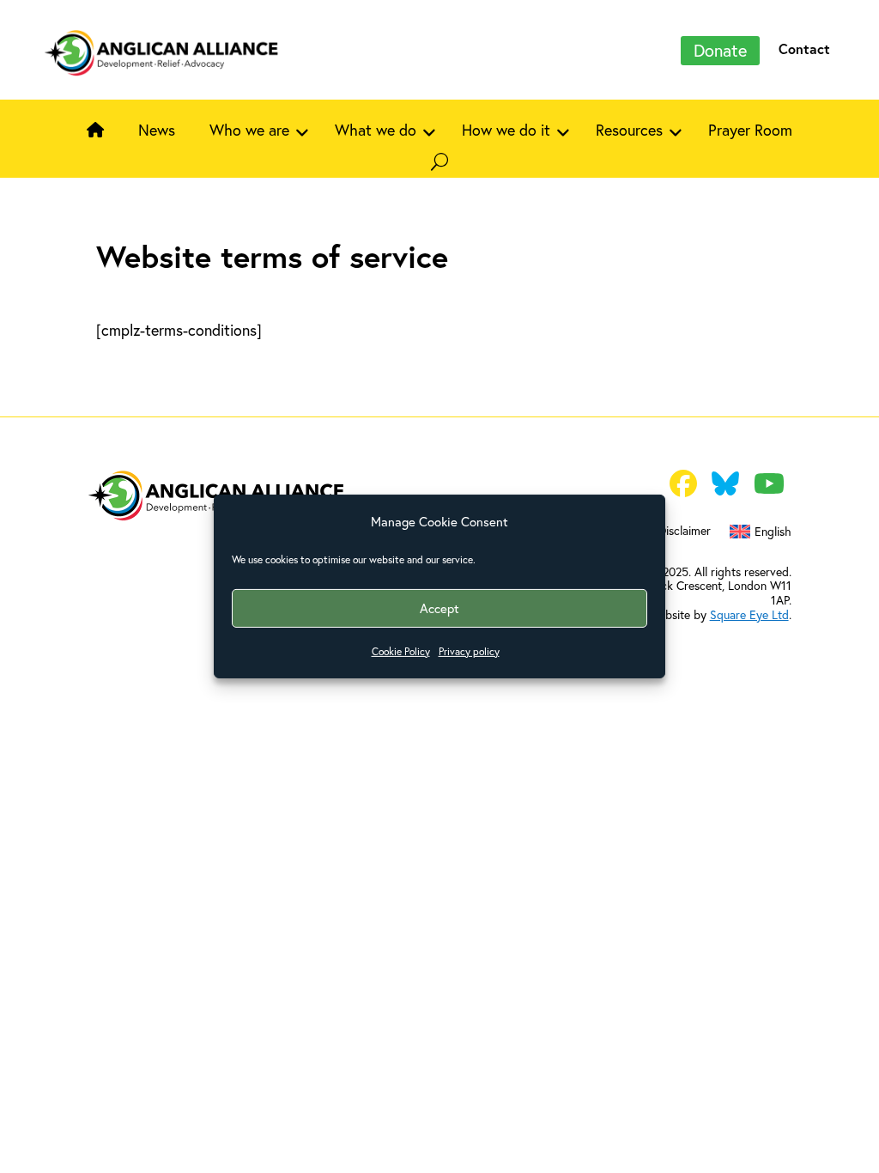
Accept (439, 608)
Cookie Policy (401, 651)
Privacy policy (469, 651)
